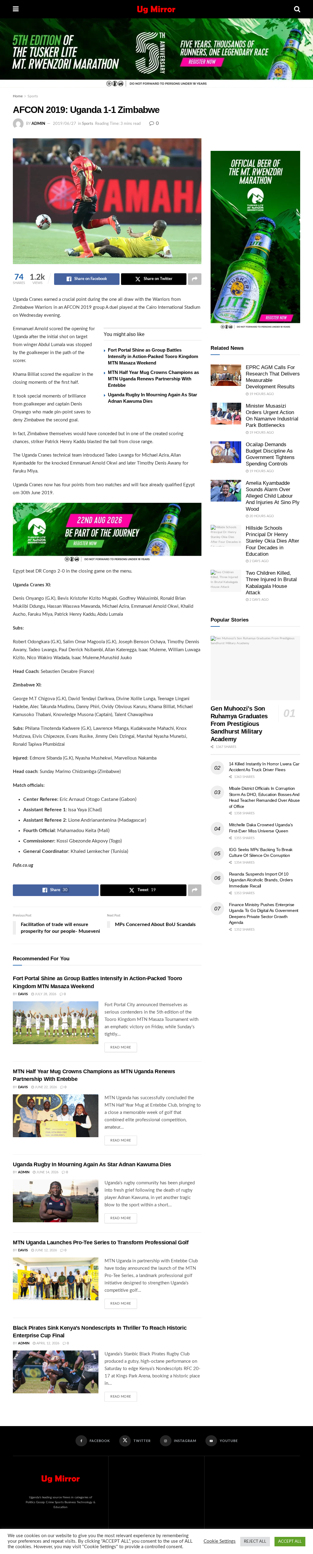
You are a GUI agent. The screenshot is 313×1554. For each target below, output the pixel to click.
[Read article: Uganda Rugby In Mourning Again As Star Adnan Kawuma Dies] (55, 1200)
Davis (23, 994)
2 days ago (259, 561)
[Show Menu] (16, 9)
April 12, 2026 (47, 1343)
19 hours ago (261, 394)
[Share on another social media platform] (194, 279)
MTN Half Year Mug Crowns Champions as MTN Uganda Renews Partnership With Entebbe (153, 379)
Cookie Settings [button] (220, 1541)
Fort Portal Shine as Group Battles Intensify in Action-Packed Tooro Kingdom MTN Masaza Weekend (153, 356)
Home (18, 96)
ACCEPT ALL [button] (290, 1542)
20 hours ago (261, 516)
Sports (33, 96)
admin (38, 124)
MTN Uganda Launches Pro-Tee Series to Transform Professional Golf (101, 1242)
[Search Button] (297, 9)
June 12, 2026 (45, 1250)
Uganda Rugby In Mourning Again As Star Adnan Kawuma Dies (92, 1164)
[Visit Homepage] (156, 9)
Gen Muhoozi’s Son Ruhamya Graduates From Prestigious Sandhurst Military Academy (239, 723)
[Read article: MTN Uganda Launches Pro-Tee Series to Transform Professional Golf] (55, 1278)
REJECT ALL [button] (255, 1542)
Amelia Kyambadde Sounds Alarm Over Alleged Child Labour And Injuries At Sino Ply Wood (273, 496)
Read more (123, 1046)
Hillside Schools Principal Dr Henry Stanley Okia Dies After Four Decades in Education (272, 541)
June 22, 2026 (45, 1087)
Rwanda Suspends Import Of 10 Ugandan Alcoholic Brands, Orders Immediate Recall (261, 880)
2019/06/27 (64, 124)
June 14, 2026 (46, 1172)
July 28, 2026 (45, 994)
